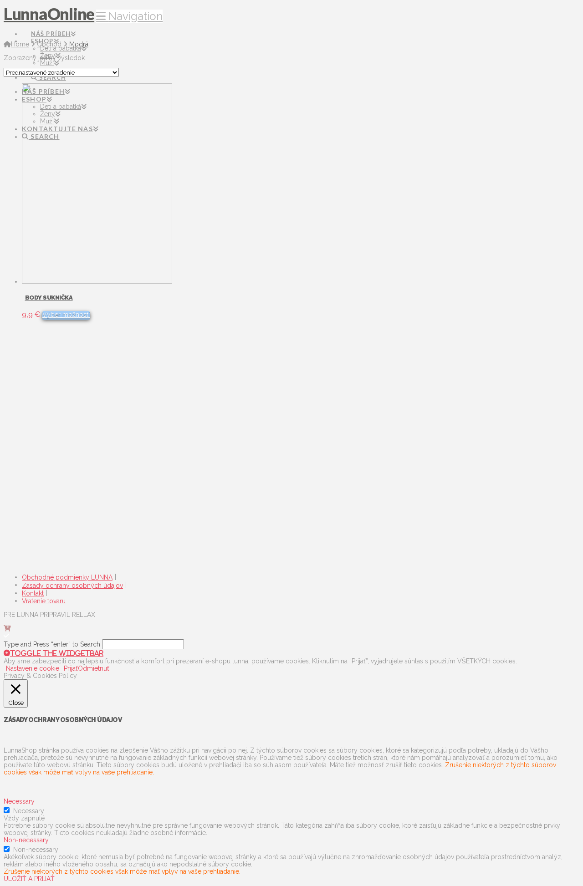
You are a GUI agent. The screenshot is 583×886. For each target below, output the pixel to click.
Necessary (28, 811)
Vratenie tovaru (44, 601)
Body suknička (49, 297)
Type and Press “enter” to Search (52, 644)
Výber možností (66, 314)
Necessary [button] (19, 801)
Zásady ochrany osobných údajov (72, 585)
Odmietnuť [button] (93, 668)
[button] (129, 16)
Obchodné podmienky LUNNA (67, 577)
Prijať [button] (71, 668)
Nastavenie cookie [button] (32, 668)
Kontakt (33, 593)
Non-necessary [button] (26, 840)
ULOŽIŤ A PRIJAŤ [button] (29, 878)
